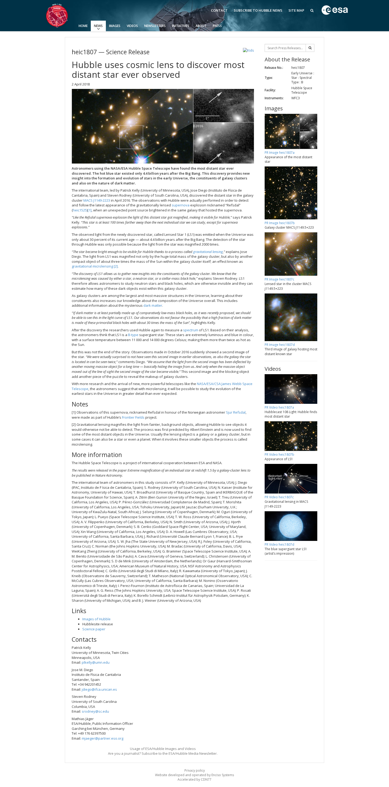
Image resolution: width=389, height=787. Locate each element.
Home (83, 26)
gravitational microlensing (92, 266)
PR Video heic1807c (279, 497)
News (98, 26)
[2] (116, 266)
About (201, 26)
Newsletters (155, 26)
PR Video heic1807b (279, 454)
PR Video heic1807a (279, 407)
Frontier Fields (133, 417)
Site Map (296, 10)
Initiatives (180, 26)
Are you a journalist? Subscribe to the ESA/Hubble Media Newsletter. (163, 753)
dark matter (152, 305)
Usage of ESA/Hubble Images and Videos (163, 748)
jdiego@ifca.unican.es (99, 689)
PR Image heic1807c (279, 279)
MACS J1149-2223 (96, 200)
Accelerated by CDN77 (194, 779)
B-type (133, 334)
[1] (90, 210)
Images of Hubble (96, 619)
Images (114, 26)
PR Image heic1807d (280, 344)
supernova (180, 205)
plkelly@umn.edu (96, 662)
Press (217, 26)
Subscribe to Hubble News (258, 10)
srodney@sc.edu (95, 711)
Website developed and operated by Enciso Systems (194, 775)
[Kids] (248, 50)
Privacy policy (194, 770)
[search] (310, 48)
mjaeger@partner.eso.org (102, 738)
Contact (219, 10)
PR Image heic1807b (280, 223)
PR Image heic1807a (280, 152)
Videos (132, 26)
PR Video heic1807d (279, 544)
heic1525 (80, 210)
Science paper (93, 629)
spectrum (190, 330)
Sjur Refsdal (236, 412)
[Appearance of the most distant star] (163, 126)
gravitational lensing (208, 251)
